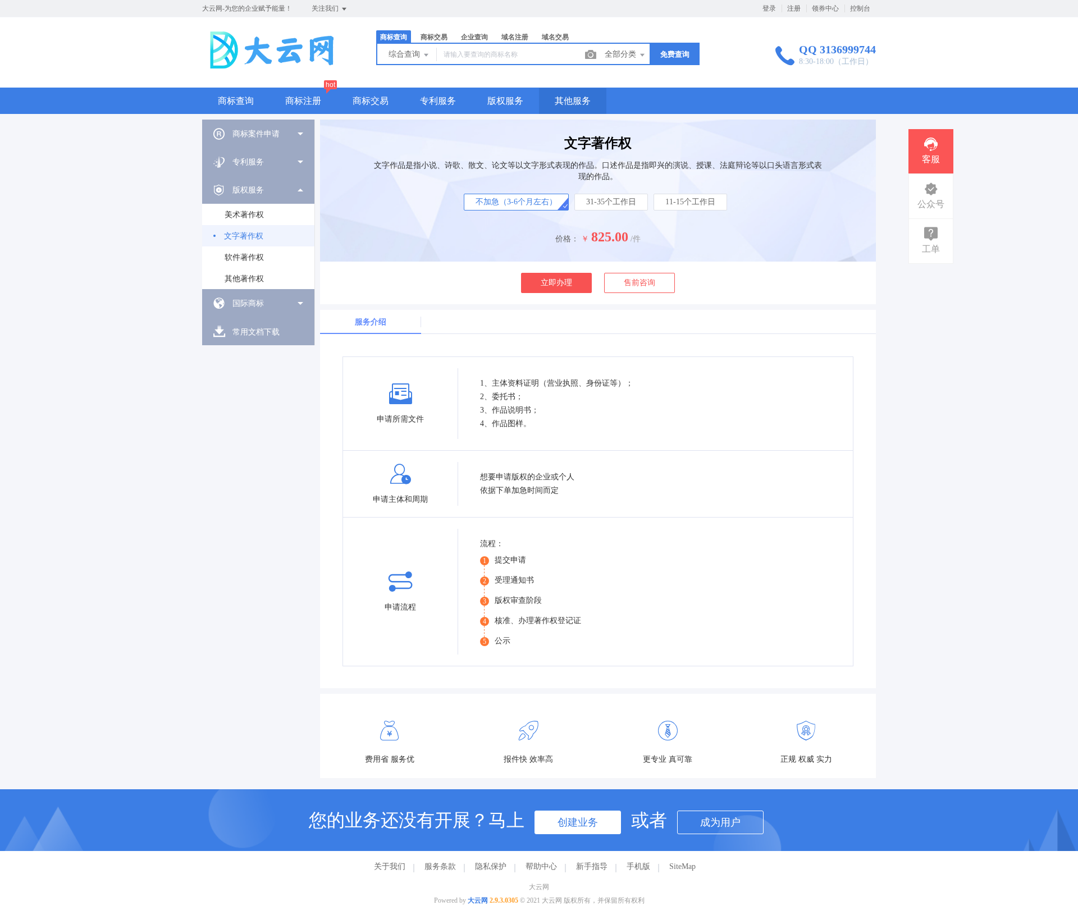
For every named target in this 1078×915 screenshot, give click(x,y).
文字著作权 (243, 236)
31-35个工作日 (611, 202)
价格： (567, 239)
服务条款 (440, 866)
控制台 (860, 8)
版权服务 (505, 101)
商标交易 (371, 101)
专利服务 (438, 101)
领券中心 (825, 8)
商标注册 (303, 101)
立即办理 (556, 282)
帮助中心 (541, 866)
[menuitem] (258, 134)
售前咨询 (639, 282)
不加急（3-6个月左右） (516, 202)
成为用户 (720, 822)
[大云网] (275, 64)
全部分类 (621, 54)
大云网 (478, 900)
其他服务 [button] (573, 101)
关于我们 (389, 866)
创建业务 (578, 822)
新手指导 (591, 866)
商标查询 (236, 101)
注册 (794, 8)
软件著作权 (244, 257)
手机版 (638, 866)
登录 (769, 8)
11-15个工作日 (690, 202)
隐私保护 (490, 866)
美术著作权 (244, 215)
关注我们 (326, 8)
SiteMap (682, 866)
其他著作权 (244, 278)
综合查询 (405, 54)
